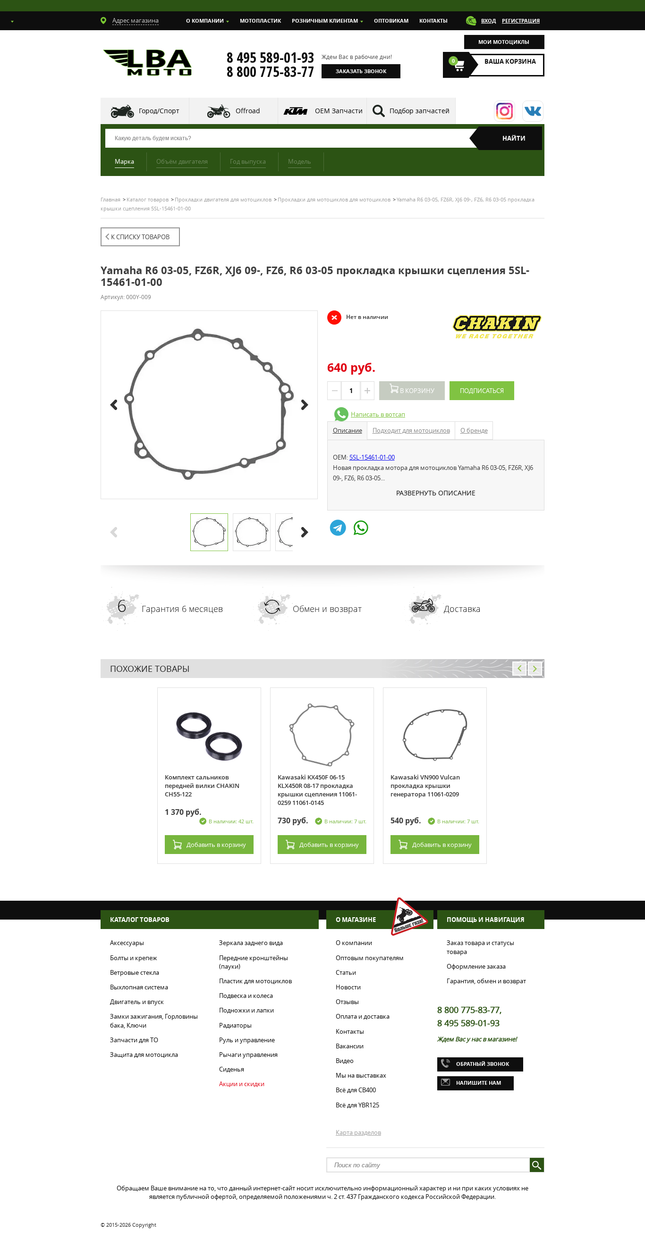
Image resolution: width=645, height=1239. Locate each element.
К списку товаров (140, 237)
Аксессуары (127, 942)
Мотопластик (260, 20)
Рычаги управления (248, 1054)
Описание (347, 430)
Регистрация (521, 20)
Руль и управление (247, 1040)
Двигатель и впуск (137, 1001)
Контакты (433, 20)
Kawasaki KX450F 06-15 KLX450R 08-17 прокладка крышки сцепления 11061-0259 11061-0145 (317, 790)
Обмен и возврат (327, 608)
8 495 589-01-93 (270, 57)
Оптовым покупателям (370, 958)
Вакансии (350, 1046)
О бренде (474, 430)
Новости (348, 987)
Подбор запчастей (420, 110)
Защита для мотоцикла (144, 1054)
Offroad (248, 110)
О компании (205, 20)
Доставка (462, 608)
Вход (488, 20)
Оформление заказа (476, 966)
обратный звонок (482, 1063)
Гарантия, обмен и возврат (486, 981)
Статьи (346, 972)
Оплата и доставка (363, 1016)
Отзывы (347, 1001)
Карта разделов (358, 1132)
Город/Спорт (159, 110)
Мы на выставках (361, 1075)
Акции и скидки (241, 1084)
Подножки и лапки (246, 1010)
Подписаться (482, 390)
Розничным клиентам (325, 20)
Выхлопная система (139, 987)
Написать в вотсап (378, 414)
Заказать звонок (361, 71)
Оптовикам (391, 20)
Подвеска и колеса (246, 995)
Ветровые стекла (134, 972)
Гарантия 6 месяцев (182, 608)
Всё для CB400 (356, 1090)
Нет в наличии (357, 317)
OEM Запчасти (339, 110)
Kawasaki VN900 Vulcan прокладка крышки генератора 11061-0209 (425, 785)
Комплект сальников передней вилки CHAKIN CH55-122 (202, 785)
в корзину (216, 844)
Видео (345, 1060)
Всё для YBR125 (357, 1105)
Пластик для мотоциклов (255, 981)
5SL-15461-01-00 (372, 457)
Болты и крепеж (133, 958)
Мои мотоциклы (503, 41)
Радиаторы (235, 1025)
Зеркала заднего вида (251, 942)
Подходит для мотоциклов (411, 430)
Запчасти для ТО (134, 1040)
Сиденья (231, 1069)
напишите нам (478, 1082)
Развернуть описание (435, 492)
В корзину (416, 390)
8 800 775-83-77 (270, 72)
